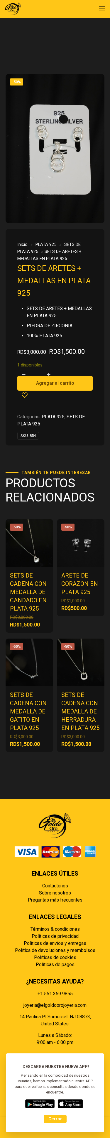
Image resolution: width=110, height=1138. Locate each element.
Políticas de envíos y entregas (55, 943)
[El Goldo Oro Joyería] (13, 9)
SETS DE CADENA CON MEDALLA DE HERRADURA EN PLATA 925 (80, 711)
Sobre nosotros (55, 893)
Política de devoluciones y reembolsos (55, 950)
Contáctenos (55, 886)
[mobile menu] (102, 9)
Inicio (22, 244)
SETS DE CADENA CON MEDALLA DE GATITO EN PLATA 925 (28, 711)
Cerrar (55, 1118)
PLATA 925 (45, 244)
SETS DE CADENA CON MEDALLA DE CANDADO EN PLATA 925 (28, 592)
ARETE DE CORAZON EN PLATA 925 (79, 584)
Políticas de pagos (55, 964)
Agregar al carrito (55, 383)
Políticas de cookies (55, 957)
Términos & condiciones (55, 929)
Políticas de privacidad (55, 936)
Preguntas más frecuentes (55, 900)
